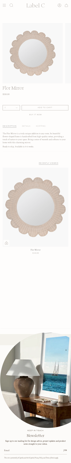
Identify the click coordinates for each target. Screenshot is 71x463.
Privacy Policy (39, 458)
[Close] (66, 350)
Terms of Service (50, 458)
